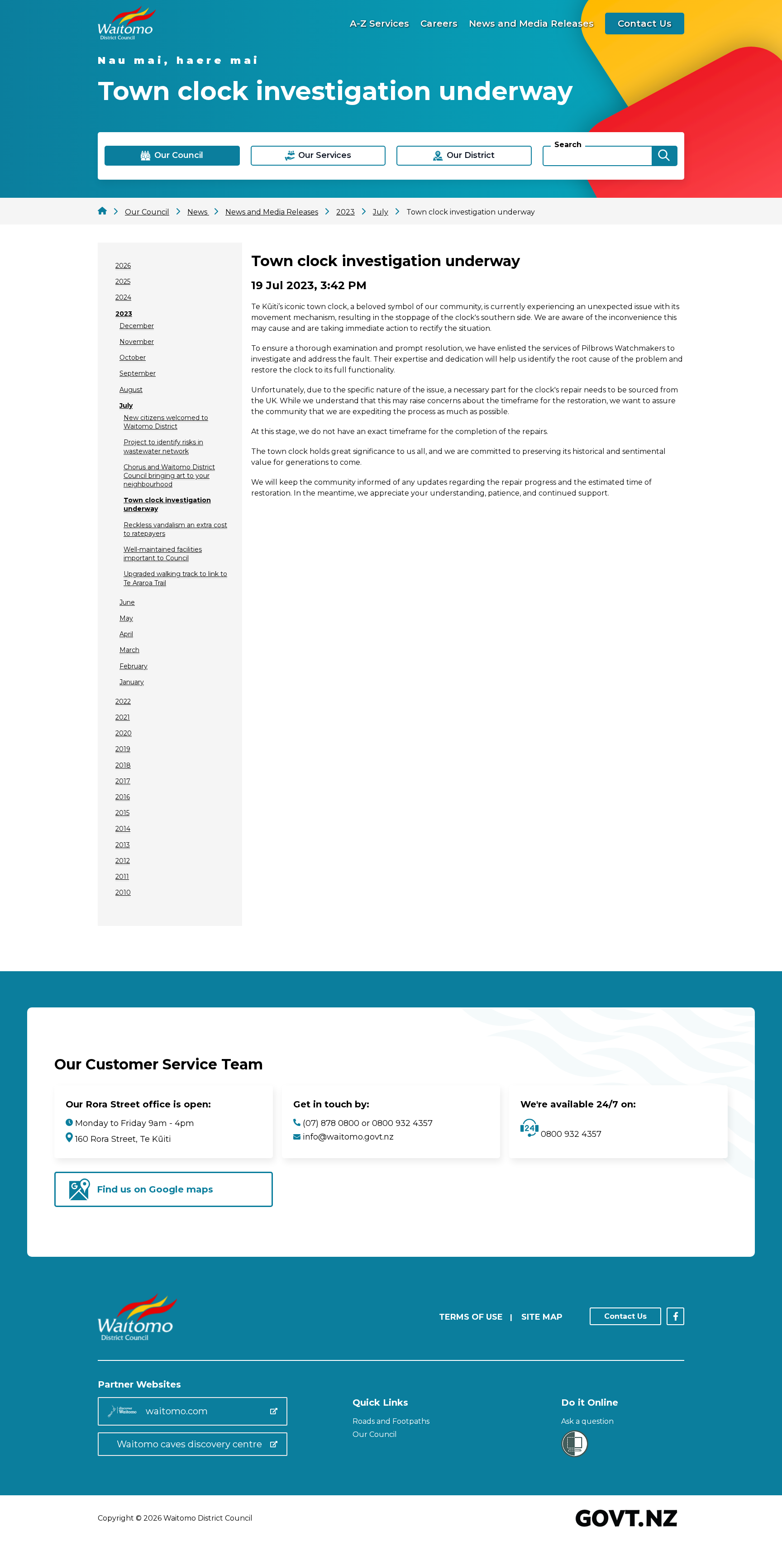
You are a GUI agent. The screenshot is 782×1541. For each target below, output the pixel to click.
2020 (123, 733)
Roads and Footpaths (391, 1421)
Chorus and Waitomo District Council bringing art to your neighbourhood (169, 475)
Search (568, 144)
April (126, 634)
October (132, 357)
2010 (123, 892)
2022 (123, 701)
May (126, 618)
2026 (123, 266)
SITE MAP (542, 1317)
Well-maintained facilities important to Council (163, 553)
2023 (123, 314)
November (136, 342)
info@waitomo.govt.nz (348, 1137)
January (131, 682)
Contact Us (645, 23)
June (127, 602)
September (137, 373)
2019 (122, 749)
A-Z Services (379, 23)
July (126, 405)
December (136, 326)
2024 (123, 297)
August (131, 390)
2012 (122, 861)
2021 (122, 717)
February (133, 666)
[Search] (664, 156)
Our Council (375, 1434)
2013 (122, 845)
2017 (122, 781)
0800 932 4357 (570, 1134)
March (129, 650)
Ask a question (587, 1421)
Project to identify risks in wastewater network (163, 446)
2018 (123, 765)
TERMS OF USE (471, 1317)
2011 (122, 877)
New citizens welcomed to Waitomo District (166, 422)
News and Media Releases (531, 23)
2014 (122, 829)
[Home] (127, 37)
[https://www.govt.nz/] (626, 1527)
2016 (122, 797)
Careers (439, 23)
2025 (122, 281)
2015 (122, 813)
